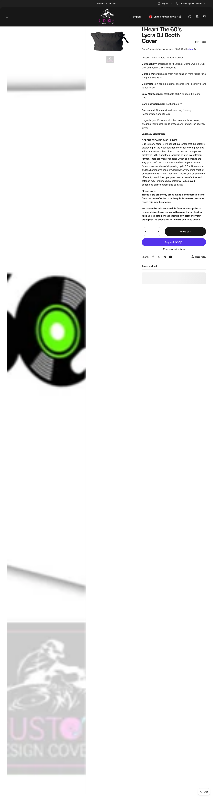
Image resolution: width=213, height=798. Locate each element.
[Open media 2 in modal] (110, 45)
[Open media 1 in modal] (46, 410)
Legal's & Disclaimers (153, 133)
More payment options (174, 249)
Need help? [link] (200, 257)
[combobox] (165, 3)
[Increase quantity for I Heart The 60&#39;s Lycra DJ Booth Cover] (158, 231)
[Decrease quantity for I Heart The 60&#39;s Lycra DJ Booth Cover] (145, 231)
